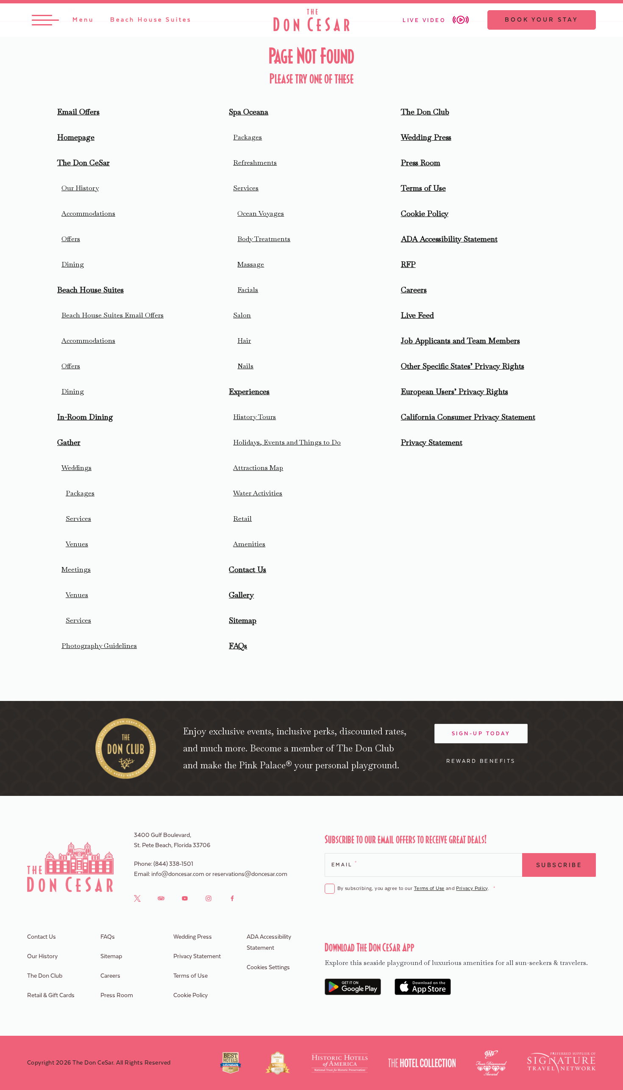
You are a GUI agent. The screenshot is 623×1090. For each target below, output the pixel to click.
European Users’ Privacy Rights (454, 391)
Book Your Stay (541, 20)
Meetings (76, 569)
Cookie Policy (424, 213)
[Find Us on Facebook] (232, 898)
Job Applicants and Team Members (460, 340)
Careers (414, 290)
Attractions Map (258, 467)
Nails (245, 365)
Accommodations (88, 213)
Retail (242, 518)
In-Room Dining (85, 417)
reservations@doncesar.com (249, 874)
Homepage (76, 137)
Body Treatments (263, 238)
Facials (247, 289)
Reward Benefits (481, 761)
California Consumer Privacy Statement (468, 417)
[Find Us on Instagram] (208, 898)
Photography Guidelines (99, 645)
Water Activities (257, 493)
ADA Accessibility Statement (449, 239)
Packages (80, 493)
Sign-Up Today (481, 733)
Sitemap (242, 620)
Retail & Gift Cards (51, 995)
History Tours (254, 416)
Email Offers (78, 112)
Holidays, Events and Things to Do (287, 442)
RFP (408, 264)
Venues (77, 543)
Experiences (249, 391)
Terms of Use (423, 188)
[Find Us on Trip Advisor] (161, 898)
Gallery (241, 595)
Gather (69, 442)
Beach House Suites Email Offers (112, 315)
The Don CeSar (83, 162)
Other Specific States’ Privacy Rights (462, 366)
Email (343, 864)
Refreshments (255, 162)
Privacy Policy (471, 888)
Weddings (76, 467)
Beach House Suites (90, 290)
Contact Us (247, 569)
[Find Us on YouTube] (184, 898)
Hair (244, 340)
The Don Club (425, 112)
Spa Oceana (248, 112)
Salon (242, 315)
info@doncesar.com (177, 874)
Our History (80, 188)
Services (78, 518)
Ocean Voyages (260, 213)
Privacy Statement (431, 442)
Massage (250, 264)
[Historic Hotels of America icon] (340, 1063)
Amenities (249, 543)
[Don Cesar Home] (70, 867)
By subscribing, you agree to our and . (416, 888)
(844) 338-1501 (173, 864)
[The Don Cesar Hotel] (311, 20)
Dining (72, 264)
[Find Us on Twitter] (137, 898)
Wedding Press (426, 137)
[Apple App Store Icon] (423, 987)
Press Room (420, 162)
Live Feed (417, 315)
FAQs (238, 646)
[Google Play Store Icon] (353, 987)
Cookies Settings (268, 967)
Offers (70, 238)
